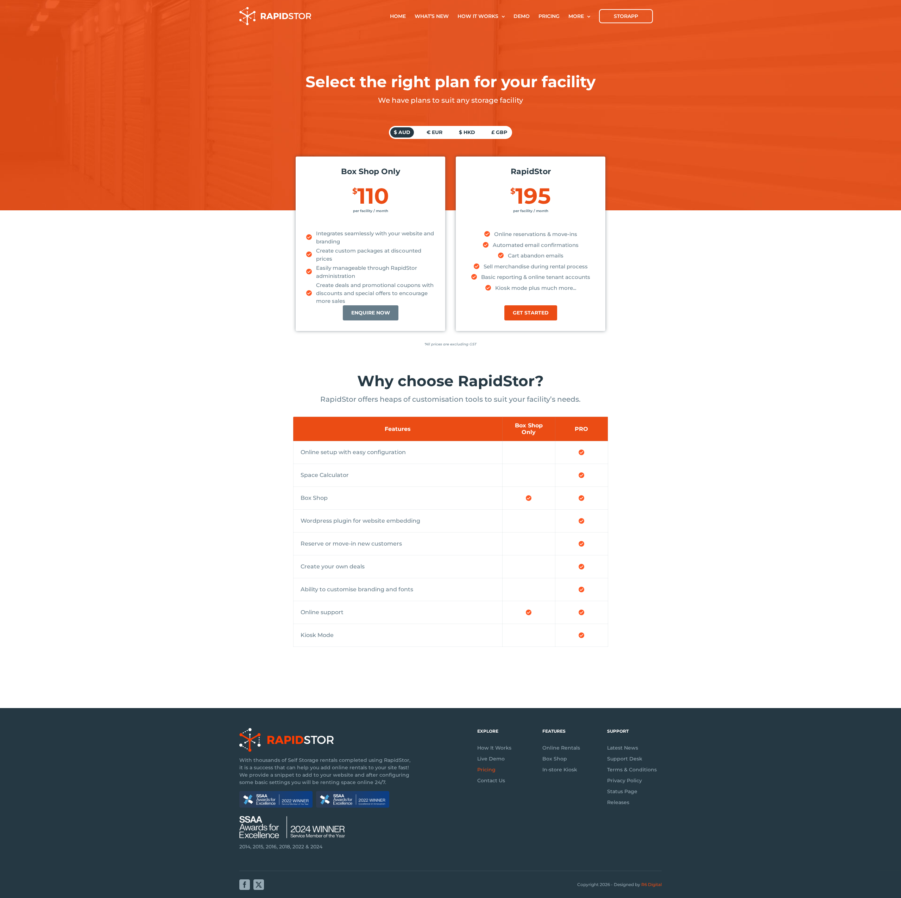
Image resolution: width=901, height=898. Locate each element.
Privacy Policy (624, 780)
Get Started (531, 313)
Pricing (486, 769)
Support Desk (624, 759)
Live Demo (491, 759)
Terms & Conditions (632, 769)
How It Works (494, 748)
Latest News (622, 748)
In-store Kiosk (559, 769)
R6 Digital (651, 884)
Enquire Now (370, 313)
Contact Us (491, 780)
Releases (618, 802)
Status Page (622, 791)
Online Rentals (561, 748)
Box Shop (554, 759)
